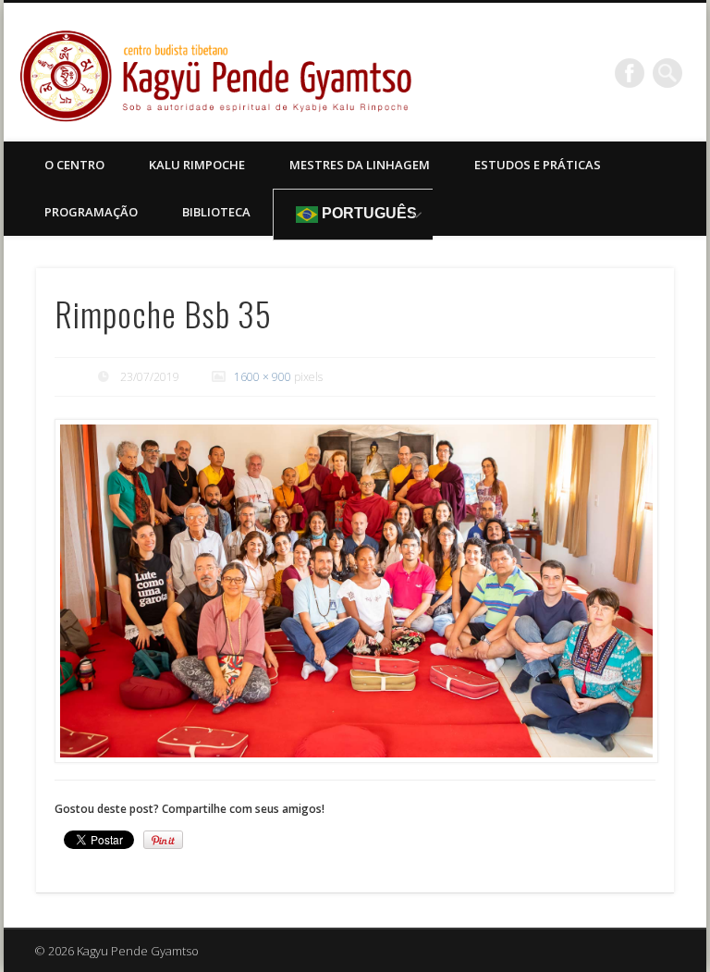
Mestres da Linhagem (359, 164)
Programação (91, 211)
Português (367, 213)
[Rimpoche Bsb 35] (355, 591)
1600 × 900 (262, 377)
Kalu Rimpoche (197, 164)
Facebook (629, 73)
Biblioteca (216, 211)
